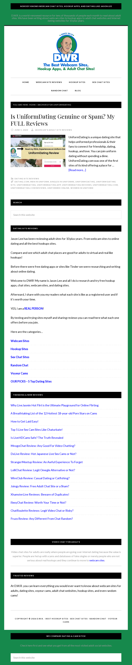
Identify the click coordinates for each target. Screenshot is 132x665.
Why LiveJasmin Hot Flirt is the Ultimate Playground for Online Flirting (55, 405)
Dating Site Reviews (26, 178)
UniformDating (26, 185)
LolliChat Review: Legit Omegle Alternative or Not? (43, 470)
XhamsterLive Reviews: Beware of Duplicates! (40, 494)
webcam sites (96, 560)
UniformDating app (49, 185)
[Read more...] (77, 170)
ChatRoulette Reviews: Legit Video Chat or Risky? (42, 510)
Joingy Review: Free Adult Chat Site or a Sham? (40, 486)
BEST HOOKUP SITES (57, 618)
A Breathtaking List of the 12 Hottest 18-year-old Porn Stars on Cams (54, 413)
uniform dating (85, 181)
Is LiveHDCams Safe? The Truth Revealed (37, 437)
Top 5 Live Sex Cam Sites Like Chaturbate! (37, 429)
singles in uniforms (62, 181)
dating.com (21, 181)
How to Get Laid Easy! (24, 421)
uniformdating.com (105, 185)
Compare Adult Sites (66, 52)
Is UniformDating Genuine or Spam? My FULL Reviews (62, 119)
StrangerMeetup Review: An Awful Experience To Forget (47, 462)
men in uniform (39, 181)
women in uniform (82, 188)
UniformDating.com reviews (28, 188)
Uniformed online (58, 188)
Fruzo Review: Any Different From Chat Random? (42, 518)
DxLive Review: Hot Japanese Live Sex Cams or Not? (43, 454)
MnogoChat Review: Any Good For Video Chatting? (43, 445)
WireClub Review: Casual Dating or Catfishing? (40, 478)
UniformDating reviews (77, 185)
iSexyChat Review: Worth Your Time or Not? (38, 502)
